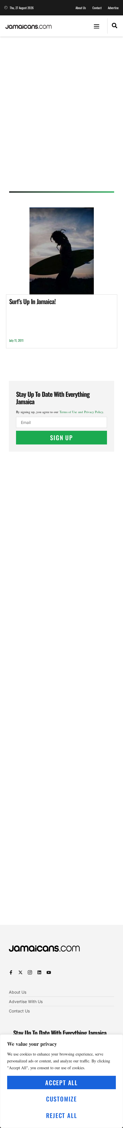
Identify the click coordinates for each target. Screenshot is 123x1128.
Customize (61, 1098)
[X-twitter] (20, 972)
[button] (96, 26)
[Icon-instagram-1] (30, 972)
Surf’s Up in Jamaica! (32, 301)
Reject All (61, 1115)
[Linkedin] (39, 972)
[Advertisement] (61, 115)
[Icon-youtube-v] (49, 972)
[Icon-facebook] (11, 972)
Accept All (61, 1082)
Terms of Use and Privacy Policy (81, 412)
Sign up (61, 437)
